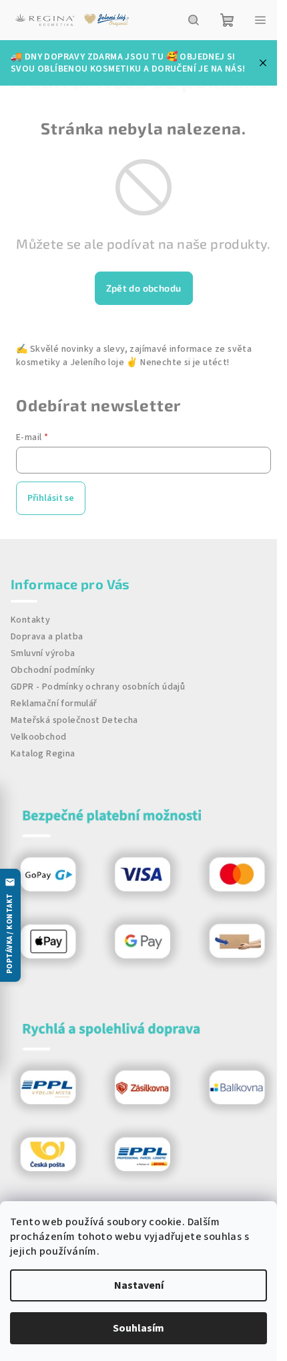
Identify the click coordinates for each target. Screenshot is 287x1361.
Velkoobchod (38, 737)
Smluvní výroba (43, 653)
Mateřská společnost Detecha (74, 720)
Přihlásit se (50, 498)
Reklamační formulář (54, 703)
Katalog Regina (43, 753)
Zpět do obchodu (144, 288)
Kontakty (30, 620)
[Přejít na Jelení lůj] (107, 20)
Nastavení (139, 1285)
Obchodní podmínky (53, 670)
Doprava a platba (47, 636)
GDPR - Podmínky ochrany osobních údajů (98, 687)
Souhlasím (138, 1328)
